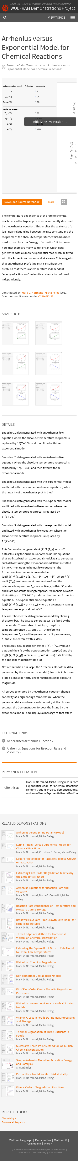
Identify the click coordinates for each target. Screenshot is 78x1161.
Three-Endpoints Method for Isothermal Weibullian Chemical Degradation (41, 936)
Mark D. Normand (32, 292)
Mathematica (64, 3)
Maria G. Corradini (50, 895)
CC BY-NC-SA (45, 296)
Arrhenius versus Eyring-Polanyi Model (40, 832)
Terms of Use (23, 1152)
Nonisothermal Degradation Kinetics (38, 976)
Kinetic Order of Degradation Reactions (40, 1087)
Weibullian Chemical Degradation (36, 962)
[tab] (15, 333)
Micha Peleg (52, 292)
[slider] (23, 93)
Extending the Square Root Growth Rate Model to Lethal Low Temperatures (45, 950)
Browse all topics (12, 1122)
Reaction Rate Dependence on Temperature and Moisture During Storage (46, 907)
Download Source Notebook (22, 202)
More (51, 202)
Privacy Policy (39, 1152)
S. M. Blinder (23, 1067)
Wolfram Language (42, 3)
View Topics (56, 17)
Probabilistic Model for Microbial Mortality (42, 1074)
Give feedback (55, 1152)
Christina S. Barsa (49, 852)
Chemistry (8, 1118)
